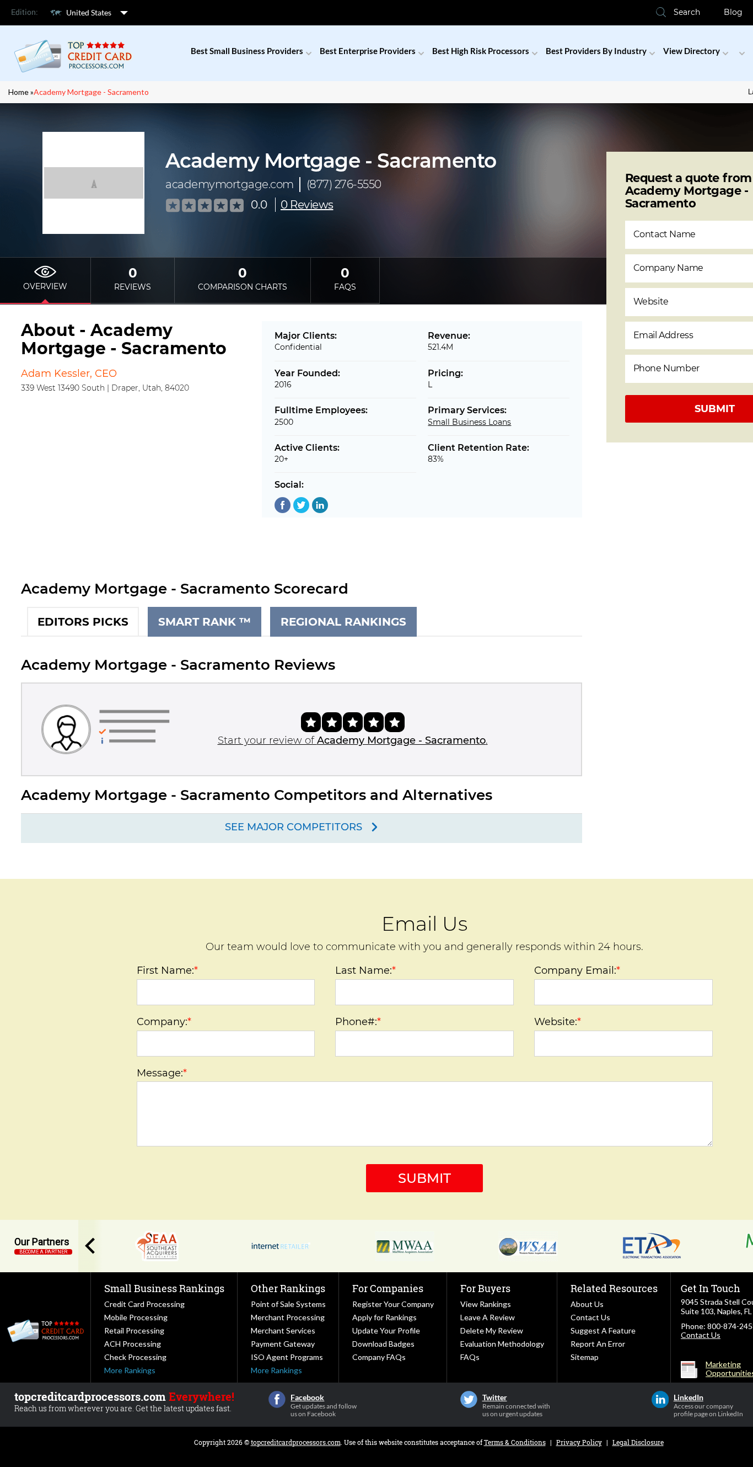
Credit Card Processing (144, 1304)
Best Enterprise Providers (368, 51)
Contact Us (590, 1317)
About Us (587, 1304)
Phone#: (358, 1022)
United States (88, 12)
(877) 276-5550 (343, 184)
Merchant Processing (288, 1317)
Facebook (277, 1399)
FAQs (470, 1357)
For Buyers (485, 1288)
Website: (557, 1022)
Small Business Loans (469, 422)
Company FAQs (379, 1357)
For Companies (387, 1288)
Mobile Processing (136, 1317)
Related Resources (614, 1288)
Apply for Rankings (384, 1317)
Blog (733, 12)
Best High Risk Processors (480, 51)
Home (18, 92)
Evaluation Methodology (502, 1343)
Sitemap (585, 1357)
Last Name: (365, 970)
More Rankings (129, 1370)
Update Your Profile (386, 1330)
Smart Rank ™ (204, 621)
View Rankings (485, 1304)
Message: (162, 1073)
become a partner (43, 1252)
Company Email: (577, 970)
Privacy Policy (579, 1442)
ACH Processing (132, 1343)
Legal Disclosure (638, 1442)
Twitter (468, 1399)
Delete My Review (491, 1330)
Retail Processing (134, 1330)
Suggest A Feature (603, 1330)
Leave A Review (487, 1317)
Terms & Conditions (515, 1442)
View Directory (691, 51)
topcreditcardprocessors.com (296, 1442)
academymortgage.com (229, 184)
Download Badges (383, 1343)
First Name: (167, 970)
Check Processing (135, 1357)
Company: (164, 1022)
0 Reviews (307, 204)
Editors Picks (82, 621)
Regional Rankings (343, 621)
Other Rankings (288, 1288)
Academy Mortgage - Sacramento (91, 92)
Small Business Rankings (164, 1288)
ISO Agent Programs (287, 1357)
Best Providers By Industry (596, 51)
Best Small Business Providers (247, 51)
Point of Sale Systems (288, 1304)
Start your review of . (353, 740)
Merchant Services (283, 1330)
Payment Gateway (283, 1343)
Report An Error (598, 1343)
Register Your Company (393, 1304)
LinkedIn (660, 1399)
